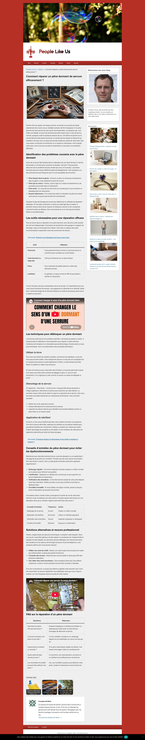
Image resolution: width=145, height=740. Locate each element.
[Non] (143, 737)
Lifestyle (52, 63)
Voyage (76, 63)
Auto (29, 63)
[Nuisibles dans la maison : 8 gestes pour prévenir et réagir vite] (104, 205)
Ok (126, 737)
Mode (68, 63)
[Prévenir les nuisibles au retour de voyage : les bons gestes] (104, 158)
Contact (44, 727)
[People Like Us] (72, 42)
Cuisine (44, 63)
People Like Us (31, 69)
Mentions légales (33, 727)
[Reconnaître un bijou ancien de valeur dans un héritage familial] (104, 182)
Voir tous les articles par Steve (50, 717)
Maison (61, 63)
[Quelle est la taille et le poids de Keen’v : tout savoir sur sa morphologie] (104, 228)
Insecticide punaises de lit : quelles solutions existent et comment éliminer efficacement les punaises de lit (103, 266)
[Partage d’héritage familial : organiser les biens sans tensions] (104, 135)
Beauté (36, 63)
